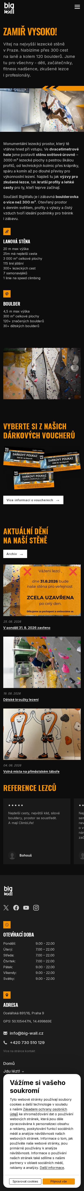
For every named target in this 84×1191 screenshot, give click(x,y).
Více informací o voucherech (30, 500)
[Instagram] (36, 907)
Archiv (12, 554)
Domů (9, 1063)
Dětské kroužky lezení (21, 700)
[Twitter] (6, 907)
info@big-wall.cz (26, 1033)
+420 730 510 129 (27, 1042)
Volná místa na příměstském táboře (31, 771)
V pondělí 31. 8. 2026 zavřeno (26, 628)
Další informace (52, 1168)
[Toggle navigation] (77, 6)
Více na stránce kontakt (19, 1051)
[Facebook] (16, 907)
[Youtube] (26, 907)
